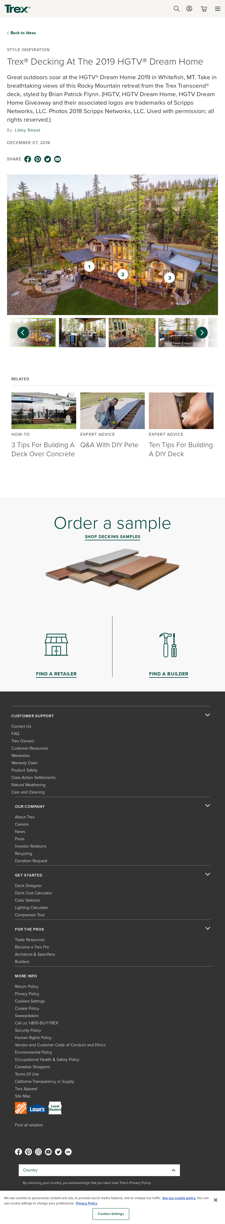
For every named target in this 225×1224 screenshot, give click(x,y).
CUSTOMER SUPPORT (32, 716)
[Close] (215, 1200)
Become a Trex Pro (32, 947)
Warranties (20, 756)
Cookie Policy (27, 1008)
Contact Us (21, 726)
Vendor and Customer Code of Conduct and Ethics (60, 1045)
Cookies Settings (111, 1213)
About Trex (25, 817)
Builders (22, 962)
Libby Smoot (27, 130)
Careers (21, 824)
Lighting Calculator (31, 908)
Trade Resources (30, 940)
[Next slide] (204, 332)
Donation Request (31, 861)
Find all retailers (29, 1125)
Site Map (22, 1096)
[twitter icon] (47, 159)
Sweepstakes (26, 1016)
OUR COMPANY (30, 806)
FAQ (15, 734)
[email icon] (57, 159)
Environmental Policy (33, 1052)
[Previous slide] (20, 332)
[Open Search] (176, 8)
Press (19, 839)
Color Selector (27, 900)
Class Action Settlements (33, 777)
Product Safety (24, 770)
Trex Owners (22, 741)
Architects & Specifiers (35, 954)
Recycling (23, 853)
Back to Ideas (23, 33)
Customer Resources (29, 748)
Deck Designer (28, 886)
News (20, 832)
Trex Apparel (26, 1089)
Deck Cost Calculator (33, 893)
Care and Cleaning (28, 792)
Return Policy (26, 986)
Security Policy (28, 1030)
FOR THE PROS (29, 929)
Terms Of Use (27, 1074)
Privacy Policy (27, 994)
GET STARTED (28, 875)
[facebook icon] (27, 159)
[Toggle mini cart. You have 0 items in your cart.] (205, 8)
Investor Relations (30, 846)
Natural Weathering (28, 785)
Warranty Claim (24, 763)
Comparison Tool (30, 915)
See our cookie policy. (179, 1198)
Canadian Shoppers (32, 1067)
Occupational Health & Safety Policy (47, 1060)
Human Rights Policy (33, 1038)
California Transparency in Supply (44, 1081)
